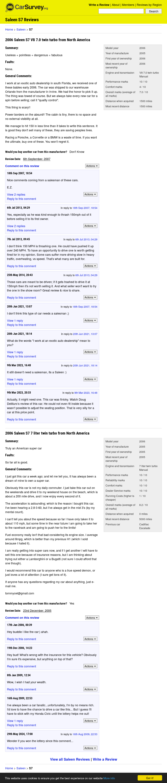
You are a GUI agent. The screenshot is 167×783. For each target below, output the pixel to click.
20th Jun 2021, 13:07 (85, 334)
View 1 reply (15, 320)
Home (9, 29)
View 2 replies (16, 194)
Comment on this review (22, 166)
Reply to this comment (21, 198)
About (116, 4)
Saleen (21, 29)
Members (128, 4)
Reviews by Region (149, 4)
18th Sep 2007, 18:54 (85, 208)
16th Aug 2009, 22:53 (85, 734)
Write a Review (99, 5)
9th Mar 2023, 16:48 (85, 393)
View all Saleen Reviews (70, 759)
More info (109, 778)
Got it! (150, 778)
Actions (90, 166)
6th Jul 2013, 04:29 (86, 239)
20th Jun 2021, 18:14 (85, 365)
